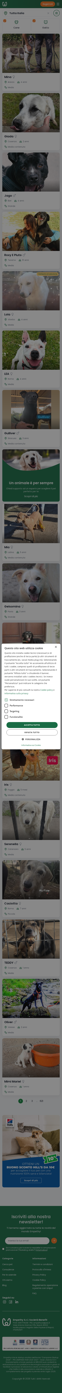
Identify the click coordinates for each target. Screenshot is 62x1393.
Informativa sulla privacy (16, 693)
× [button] (56, 647)
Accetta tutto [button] (32, 725)
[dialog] (31, 696)
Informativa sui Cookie (31, 745)
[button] (31, 739)
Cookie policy (46, 690)
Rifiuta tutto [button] (32, 732)
